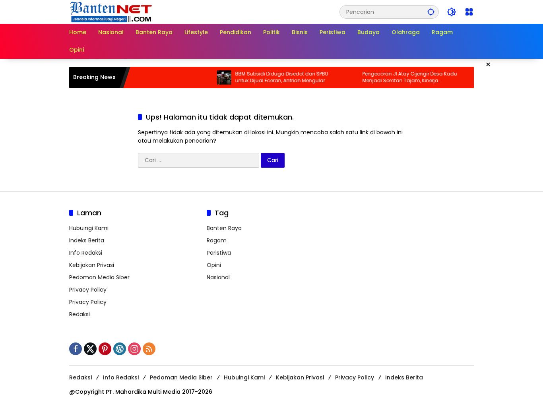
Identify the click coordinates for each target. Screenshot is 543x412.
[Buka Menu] (469, 12)
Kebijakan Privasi (91, 265)
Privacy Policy (88, 290)
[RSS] (149, 348)
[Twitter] (90, 348)
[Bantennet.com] (111, 11)
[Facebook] (75, 348)
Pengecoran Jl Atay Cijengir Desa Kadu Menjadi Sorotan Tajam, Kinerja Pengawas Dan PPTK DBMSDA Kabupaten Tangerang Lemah (403, 77)
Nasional (218, 277)
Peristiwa (219, 253)
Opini (214, 265)
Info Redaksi (85, 253)
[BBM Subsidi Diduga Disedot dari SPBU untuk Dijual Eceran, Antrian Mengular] (216, 77)
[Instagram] (134, 348)
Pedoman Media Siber (99, 277)
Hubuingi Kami (89, 228)
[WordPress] (119, 348)
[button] (431, 11)
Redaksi (79, 314)
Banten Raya (224, 228)
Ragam (217, 240)
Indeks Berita (86, 240)
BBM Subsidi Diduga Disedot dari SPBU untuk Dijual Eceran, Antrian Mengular (273, 77)
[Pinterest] (105, 348)
